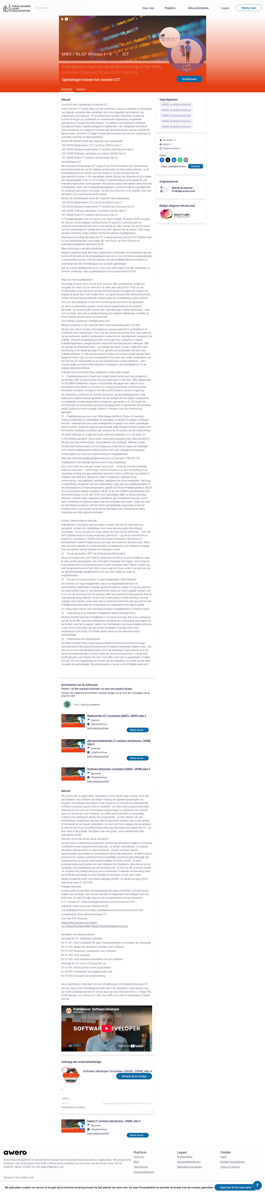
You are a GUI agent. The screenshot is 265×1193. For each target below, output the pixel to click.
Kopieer (195, 166)
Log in (225, 8)
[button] (161, 159)
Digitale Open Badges (232, 1161)
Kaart (223, 1156)
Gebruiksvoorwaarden (189, 1166)
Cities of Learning (230, 1166)
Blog (136, 1161)
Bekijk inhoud (136, 730)
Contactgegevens (144, 1171)
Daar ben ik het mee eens (235, 1187)
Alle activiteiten (198, 8)
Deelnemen (189, 79)
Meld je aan (249, 8)
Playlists (170, 8)
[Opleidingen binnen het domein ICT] (67, 705)
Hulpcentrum (141, 1166)
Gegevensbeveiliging (188, 1161)
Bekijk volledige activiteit (98, 728)
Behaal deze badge (134, 1076)
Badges (81, 89)
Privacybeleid (184, 1156)
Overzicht (66, 89)
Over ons (148, 8)
